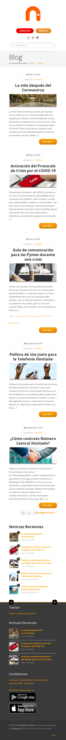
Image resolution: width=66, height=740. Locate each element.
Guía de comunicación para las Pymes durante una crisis (36, 561)
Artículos (38, 79)
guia (10, 323)
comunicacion (21, 316)
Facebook (28, 37)
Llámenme (25, 30)
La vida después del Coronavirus (31, 535)
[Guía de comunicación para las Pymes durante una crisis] (33, 272)
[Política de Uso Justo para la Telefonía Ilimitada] (33, 371)
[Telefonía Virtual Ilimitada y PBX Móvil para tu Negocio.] (33, 14)
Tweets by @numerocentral (22, 613)
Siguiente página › (45, 512)
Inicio (31, 63)
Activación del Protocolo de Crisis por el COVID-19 (36, 548)
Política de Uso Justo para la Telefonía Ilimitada (36, 575)
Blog (40, 63)
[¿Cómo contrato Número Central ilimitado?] (33, 455)
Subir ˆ (54, 735)
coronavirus (34, 316)
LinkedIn (37, 37)
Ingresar (43, 30)
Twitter (33, 37)
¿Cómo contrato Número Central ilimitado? (34, 588)
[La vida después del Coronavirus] (33, 100)
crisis (50, 316)
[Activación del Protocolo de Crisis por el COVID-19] (33, 181)
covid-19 (43, 316)
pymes (16, 323)
